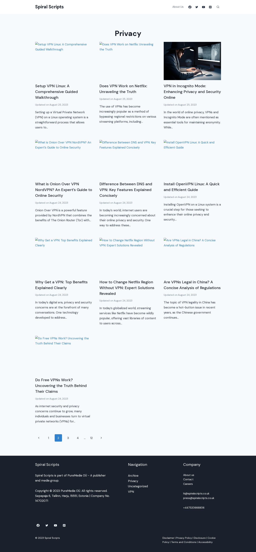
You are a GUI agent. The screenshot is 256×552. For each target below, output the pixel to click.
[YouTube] (203, 7)
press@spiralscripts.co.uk (198, 498)
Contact (188, 479)
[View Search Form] (218, 7)
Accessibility (205, 542)
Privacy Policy (184, 537)
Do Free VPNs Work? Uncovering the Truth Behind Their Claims (61, 385)
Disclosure (200, 537)
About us (188, 475)
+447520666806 (193, 507)
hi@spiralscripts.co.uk (196, 493)
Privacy (133, 481)
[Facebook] (190, 7)
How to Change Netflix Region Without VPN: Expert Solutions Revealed (126, 287)
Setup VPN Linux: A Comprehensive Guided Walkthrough (56, 91)
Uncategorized (138, 486)
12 (91, 438)
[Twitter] (197, 7)
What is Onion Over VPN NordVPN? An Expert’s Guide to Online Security (63, 189)
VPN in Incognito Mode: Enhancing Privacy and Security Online (192, 91)
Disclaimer (168, 537)
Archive (133, 476)
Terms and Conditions (183, 542)
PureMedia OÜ (77, 475)
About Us (178, 7)
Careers (188, 484)
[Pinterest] (210, 7)
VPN (131, 492)
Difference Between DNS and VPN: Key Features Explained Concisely (125, 189)
